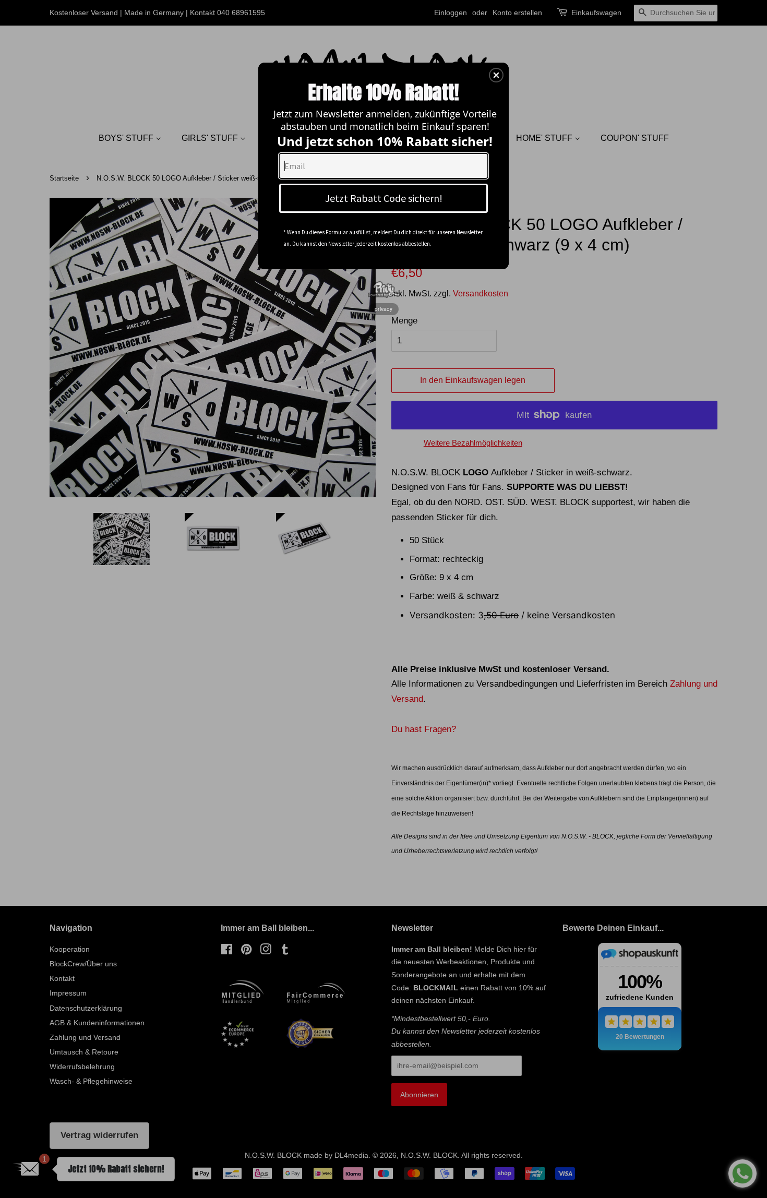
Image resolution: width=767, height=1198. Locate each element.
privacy (383, 309)
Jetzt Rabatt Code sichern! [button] (383, 198)
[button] (496, 75)
